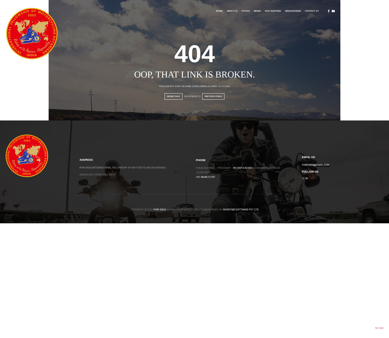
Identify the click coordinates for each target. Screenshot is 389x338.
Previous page (213, 96)
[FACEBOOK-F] (328, 11)
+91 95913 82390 (242, 167)
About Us (232, 11)
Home (219, 11)
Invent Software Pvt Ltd (241, 209)
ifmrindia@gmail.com (315, 164)
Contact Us (312, 11)
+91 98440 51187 (205, 177)
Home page (173, 96)
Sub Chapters (273, 11)
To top (379, 328)
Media (257, 11)
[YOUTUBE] (333, 11)
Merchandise (293, 11)
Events (245, 11)
